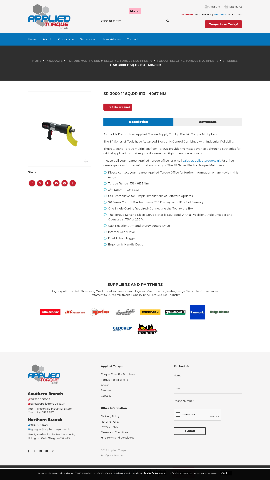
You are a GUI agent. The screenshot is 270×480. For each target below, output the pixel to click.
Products (64, 39)
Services (86, 39)
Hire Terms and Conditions (117, 437)
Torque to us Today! (223, 24)
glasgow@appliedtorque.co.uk (50, 429)
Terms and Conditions (114, 432)
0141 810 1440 (234, 14)
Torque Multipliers (83, 61)
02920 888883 (202, 14)
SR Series (230, 61)
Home (32, 39)
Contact (132, 39)
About (47, 39)
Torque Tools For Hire (114, 379)
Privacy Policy (109, 427)
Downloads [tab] (208, 122)
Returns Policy (110, 421)
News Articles (111, 39)
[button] (32, 183)
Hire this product (117, 107)
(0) (235, 6)
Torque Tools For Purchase (118, 374)
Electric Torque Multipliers (128, 61)
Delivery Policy (110, 416)
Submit (190, 430)
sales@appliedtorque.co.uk (202, 160)
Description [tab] (138, 122)
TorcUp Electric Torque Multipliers (187, 61)
